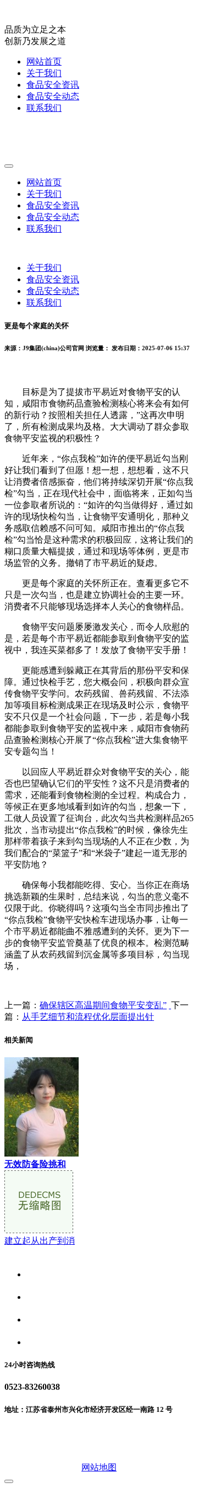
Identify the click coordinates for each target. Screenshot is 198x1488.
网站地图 (99, 1467)
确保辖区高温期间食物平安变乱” (103, 1005)
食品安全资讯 (52, 84)
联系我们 (44, 108)
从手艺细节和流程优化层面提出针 (88, 1016)
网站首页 (44, 61)
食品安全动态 (52, 96)
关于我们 (44, 73)
